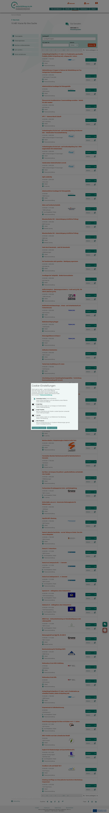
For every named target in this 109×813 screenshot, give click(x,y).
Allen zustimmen (52, 428)
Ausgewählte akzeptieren (39, 428)
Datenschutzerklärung (46, 395)
